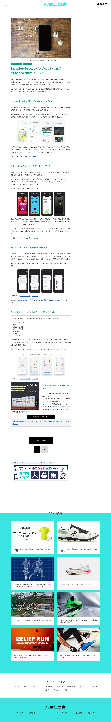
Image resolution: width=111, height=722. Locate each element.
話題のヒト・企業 (61, 690)
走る (25, 686)
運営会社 (32, 713)
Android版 (35, 156)
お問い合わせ (19, 713)
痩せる (95, 686)
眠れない (48, 690)
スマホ (32, 462)
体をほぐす (35, 686)
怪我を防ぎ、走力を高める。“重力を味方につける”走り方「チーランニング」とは (78, 656)
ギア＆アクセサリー (16, 462)
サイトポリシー (46, 713)
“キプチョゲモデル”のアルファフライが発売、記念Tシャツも (76, 584)
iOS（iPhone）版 (25, 156)
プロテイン (85, 686)
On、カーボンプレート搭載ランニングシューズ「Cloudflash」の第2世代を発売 (78, 550)
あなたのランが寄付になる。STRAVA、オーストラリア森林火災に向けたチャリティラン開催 (32, 656)
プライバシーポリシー (63, 713)
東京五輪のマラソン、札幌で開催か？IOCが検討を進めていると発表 (32, 620)
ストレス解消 (47, 686)
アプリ (45, 462)
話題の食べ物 (71, 686)
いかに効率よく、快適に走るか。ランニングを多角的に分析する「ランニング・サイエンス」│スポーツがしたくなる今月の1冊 (32, 585)
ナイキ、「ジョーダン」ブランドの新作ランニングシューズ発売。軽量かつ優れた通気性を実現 (78, 621)
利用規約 (79, 713)
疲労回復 (60, 686)
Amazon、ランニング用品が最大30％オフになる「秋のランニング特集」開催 (32, 550)
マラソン (50, 462)
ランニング (38, 462)
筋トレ (17, 686)
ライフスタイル (25, 462)
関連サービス (92, 713)
